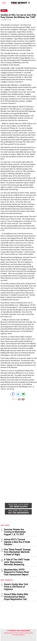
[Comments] (23, 394)
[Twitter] (18, 394)
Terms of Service (19, 633)
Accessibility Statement (18, 635)
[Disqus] (18, 426)
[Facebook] (13, 394)
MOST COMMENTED (7, 580)
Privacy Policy (29, 633)
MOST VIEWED (5, 525)
